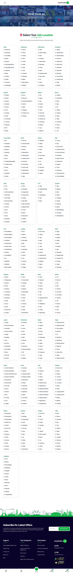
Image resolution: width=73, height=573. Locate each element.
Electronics (23, 553)
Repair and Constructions (27, 559)
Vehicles (22, 556)
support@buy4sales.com (9, 545)
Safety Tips (6, 548)
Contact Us (6, 551)
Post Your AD (34, 17)
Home (29, 17)
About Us (5, 555)
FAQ (4, 558)
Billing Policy (40, 551)
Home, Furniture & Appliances (25, 549)
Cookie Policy (41, 555)
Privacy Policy (41, 545)
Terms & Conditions (42, 548)
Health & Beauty (24, 545)
